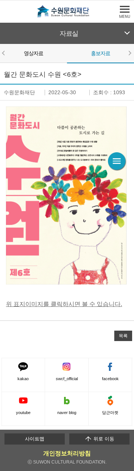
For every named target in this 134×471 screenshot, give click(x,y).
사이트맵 (34, 439)
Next (129, 53)
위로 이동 (103, 439)
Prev (4, 53)
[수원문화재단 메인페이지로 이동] (67, 16)
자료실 (69, 33)
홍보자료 (101, 53)
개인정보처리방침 (67, 453)
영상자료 (34, 53)
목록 (123, 335)
